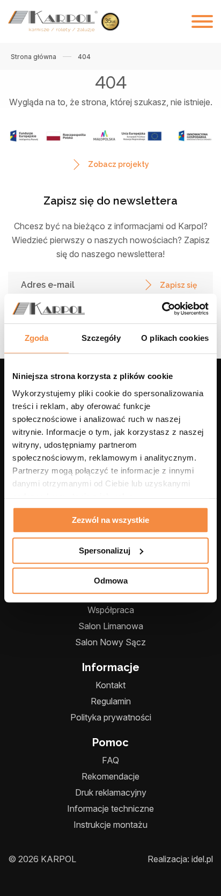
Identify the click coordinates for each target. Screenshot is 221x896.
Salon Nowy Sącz (110, 642)
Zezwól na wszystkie (110, 520)
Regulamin (111, 701)
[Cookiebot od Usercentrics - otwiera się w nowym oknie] (162, 309)
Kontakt (110, 685)
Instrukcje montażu (110, 824)
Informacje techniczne (110, 808)
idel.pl (202, 859)
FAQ (110, 760)
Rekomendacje (110, 776)
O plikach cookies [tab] (175, 338)
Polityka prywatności (110, 717)
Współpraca (110, 609)
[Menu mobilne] (202, 21)
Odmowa (111, 580)
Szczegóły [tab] (101, 338)
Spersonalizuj (104, 550)
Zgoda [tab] (37, 338)
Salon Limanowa (110, 626)
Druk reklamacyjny (110, 792)
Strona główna (33, 57)
